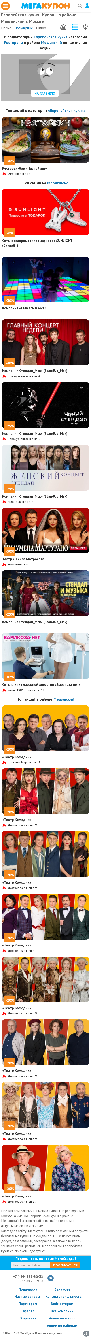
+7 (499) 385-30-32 (28, 1276)
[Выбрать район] (75, 27)
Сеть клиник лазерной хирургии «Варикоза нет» (41, 684)
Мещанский (51, 42)
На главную (44, 93)
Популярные (23, 28)
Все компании (62, 1311)
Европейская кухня (50, 36)
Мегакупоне (57, 182)
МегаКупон (45, 5)
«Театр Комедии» (16, 757)
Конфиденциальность (62, 1296)
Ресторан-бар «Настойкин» (24, 168)
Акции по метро (62, 1318)
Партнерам (28, 1303)
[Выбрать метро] (63, 27)
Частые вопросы (28, 1296)
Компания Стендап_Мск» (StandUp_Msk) (34, 370)
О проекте (27, 1318)
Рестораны (13, 42)
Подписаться (65, 1265)
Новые (6, 28)
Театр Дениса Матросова (23, 559)
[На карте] (85, 27)
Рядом (41, 28)
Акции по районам (62, 1325)
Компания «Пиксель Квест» (24, 308)
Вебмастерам (62, 1303)
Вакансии (62, 1289)
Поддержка (28, 1289)
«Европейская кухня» (66, 110)
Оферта (27, 1311)
